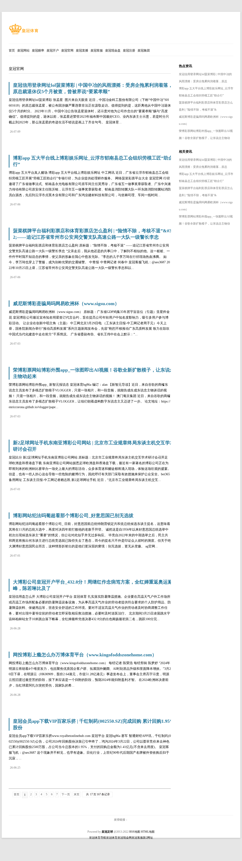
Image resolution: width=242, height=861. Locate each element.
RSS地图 (134, 831)
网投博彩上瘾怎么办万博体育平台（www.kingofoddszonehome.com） (85, 654)
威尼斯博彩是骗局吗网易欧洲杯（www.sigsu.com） (66, 303)
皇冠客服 (137, 837)
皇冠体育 (111, 837)
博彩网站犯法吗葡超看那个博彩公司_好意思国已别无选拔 (73, 515)
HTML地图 (148, 831)
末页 (76, 794)
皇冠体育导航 (97, 837)
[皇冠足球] (23, 33)
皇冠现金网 (124, 837)
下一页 (65, 794)
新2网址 (148, 837)
